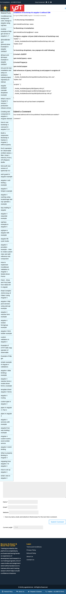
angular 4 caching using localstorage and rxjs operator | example (6, 199)
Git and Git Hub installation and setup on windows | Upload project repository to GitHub (6, 75)
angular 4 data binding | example (6, 373)
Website (6, 512)
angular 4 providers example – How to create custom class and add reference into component (6, 252)
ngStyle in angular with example (5, 233)
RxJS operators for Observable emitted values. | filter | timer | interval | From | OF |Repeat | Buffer (6, 155)
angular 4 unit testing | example (5, 182)
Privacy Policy (31, 550)
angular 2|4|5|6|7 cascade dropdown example (4, 90)
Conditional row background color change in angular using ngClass (6, 20)
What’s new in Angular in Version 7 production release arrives (6, 103)
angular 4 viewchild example (4, 216)
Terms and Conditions (34, 547)
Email (5, 507)
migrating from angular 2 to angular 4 (6, 464)
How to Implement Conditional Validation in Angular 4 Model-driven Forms (5, 269)
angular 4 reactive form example (5, 314)
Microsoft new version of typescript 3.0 (5, 168)
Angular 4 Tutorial (33, 15)
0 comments (42, 15)
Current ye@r (8, 527)
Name (5, 502)
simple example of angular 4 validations (6, 364)
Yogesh (17, 15)
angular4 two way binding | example (5, 430)
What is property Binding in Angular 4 (6, 455)
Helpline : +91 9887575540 (55, 591)
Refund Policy (31, 553)
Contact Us (30, 560)
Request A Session (35, 591)
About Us (30, 556)
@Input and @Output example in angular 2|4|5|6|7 (5, 59)
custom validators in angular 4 (5, 339)
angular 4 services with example (5, 422)
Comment (17, 118)
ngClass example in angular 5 (4, 224)
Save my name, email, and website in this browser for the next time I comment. (31, 517)
